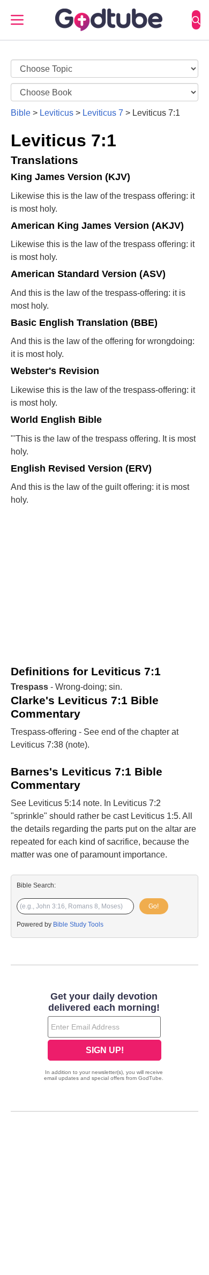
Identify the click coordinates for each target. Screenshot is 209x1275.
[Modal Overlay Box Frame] (104, 1037)
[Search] (196, 19)
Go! (153, 906)
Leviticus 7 (103, 112)
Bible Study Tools (78, 924)
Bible (21, 112)
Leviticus (56, 112)
